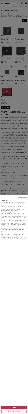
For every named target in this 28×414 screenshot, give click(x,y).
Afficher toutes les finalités (14, 411)
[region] (14, 304)
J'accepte (14, 407)
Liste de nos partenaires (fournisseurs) (10, 241)
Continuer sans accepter (22, 197)
